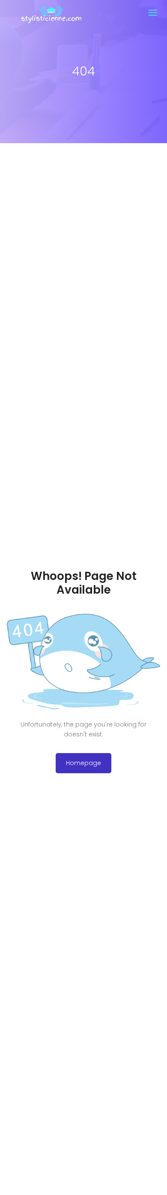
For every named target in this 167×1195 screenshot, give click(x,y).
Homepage (83, 763)
